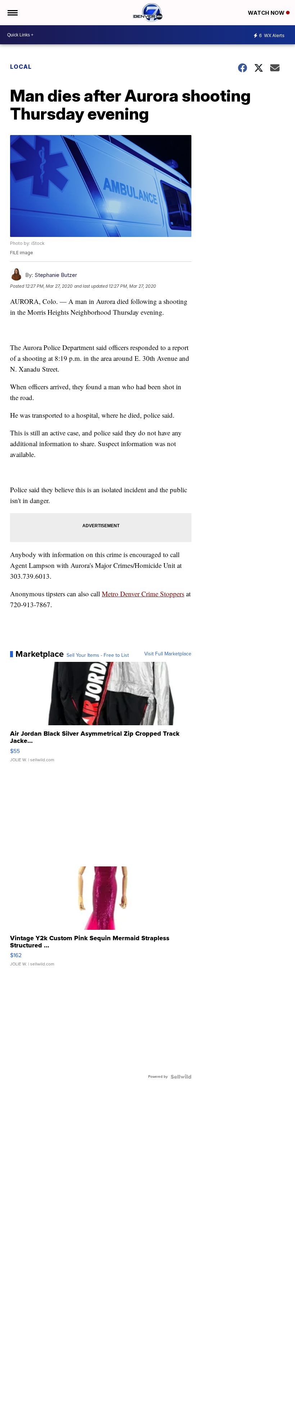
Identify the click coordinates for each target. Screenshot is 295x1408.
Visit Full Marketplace (167, 653)
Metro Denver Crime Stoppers (143, 593)
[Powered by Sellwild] (181, 1076)
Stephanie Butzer (56, 275)
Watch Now (267, 12)
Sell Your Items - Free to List (98, 655)
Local (21, 66)
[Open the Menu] (12, 12)
